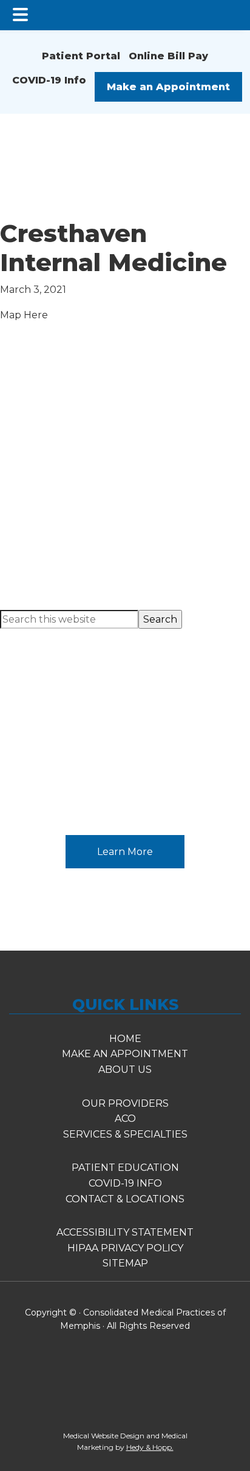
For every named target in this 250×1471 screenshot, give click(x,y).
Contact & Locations (125, 1199)
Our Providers (125, 1103)
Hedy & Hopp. (150, 1447)
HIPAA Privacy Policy (125, 1248)
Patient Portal (81, 56)
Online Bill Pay (168, 56)
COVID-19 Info (47, 80)
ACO (125, 1118)
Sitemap (125, 1263)
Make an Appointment (168, 87)
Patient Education (125, 729)
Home (125, 1038)
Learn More (125, 851)
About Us (125, 1069)
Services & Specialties (125, 1134)
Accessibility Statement (125, 1232)
